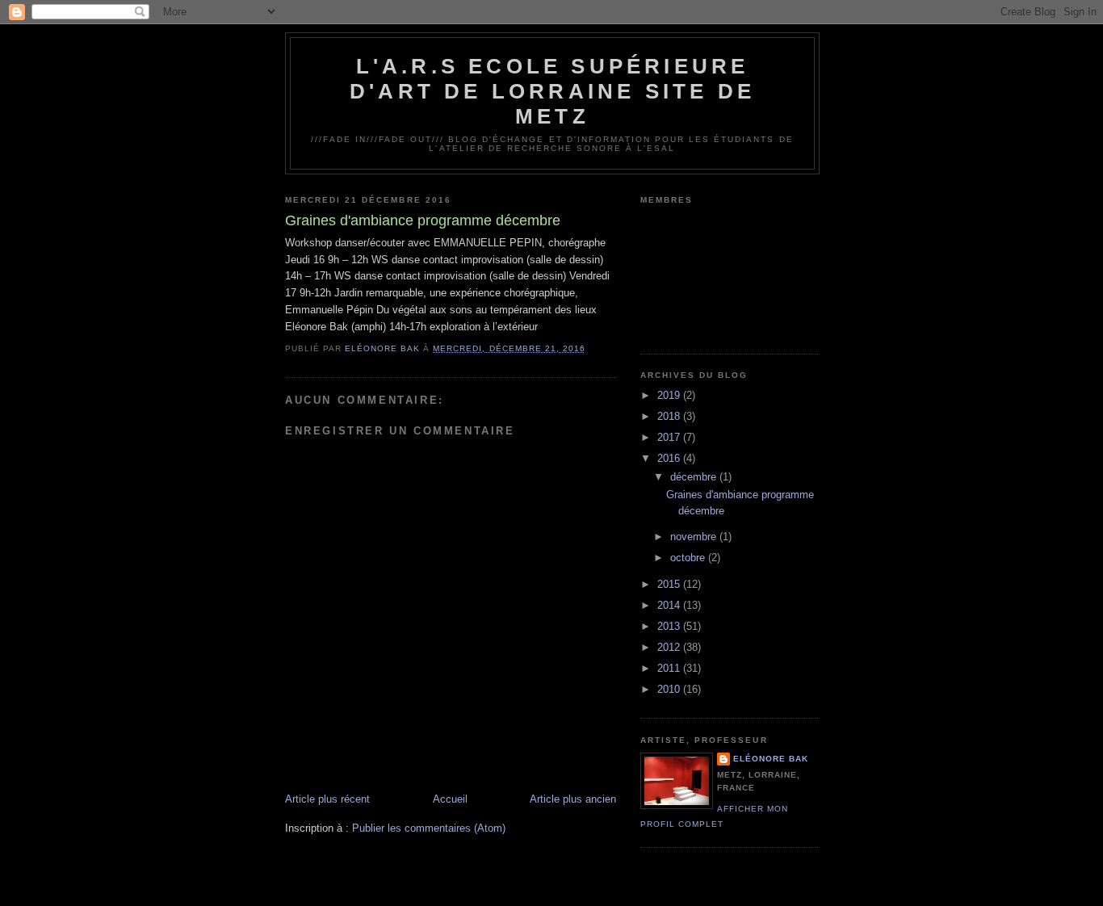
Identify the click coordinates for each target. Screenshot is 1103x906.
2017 (670, 437)
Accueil (450, 799)
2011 (670, 668)
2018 (670, 416)
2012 (670, 647)
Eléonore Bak (770, 758)
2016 (670, 458)
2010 (670, 689)
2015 (670, 584)
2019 (670, 395)
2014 (670, 605)
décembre (694, 477)
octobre (689, 558)
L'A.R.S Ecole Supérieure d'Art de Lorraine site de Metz (552, 91)
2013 (670, 626)
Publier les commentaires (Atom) (428, 828)
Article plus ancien (573, 799)
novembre (694, 537)
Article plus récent (327, 799)
